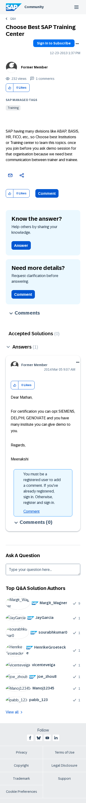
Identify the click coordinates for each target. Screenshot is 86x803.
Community (34, 7)
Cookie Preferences (21, 791)
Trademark (21, 778)
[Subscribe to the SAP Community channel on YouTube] (47, 738)
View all (12, 712)
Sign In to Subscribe (54, 43)
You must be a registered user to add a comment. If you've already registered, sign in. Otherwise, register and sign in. (42, 488)
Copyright (21, 765)
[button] (9, 88)
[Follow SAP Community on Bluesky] (39, 738)
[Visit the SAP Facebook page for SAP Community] (30, 738)
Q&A (13, 18)
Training (13, 108)
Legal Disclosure (64, 765)
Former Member (34, 67)
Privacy (21, 752)
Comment (47, 193)
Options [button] (77, 44)
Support (64, 778)
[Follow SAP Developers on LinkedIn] (56, 738)
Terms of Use (65, 752)
